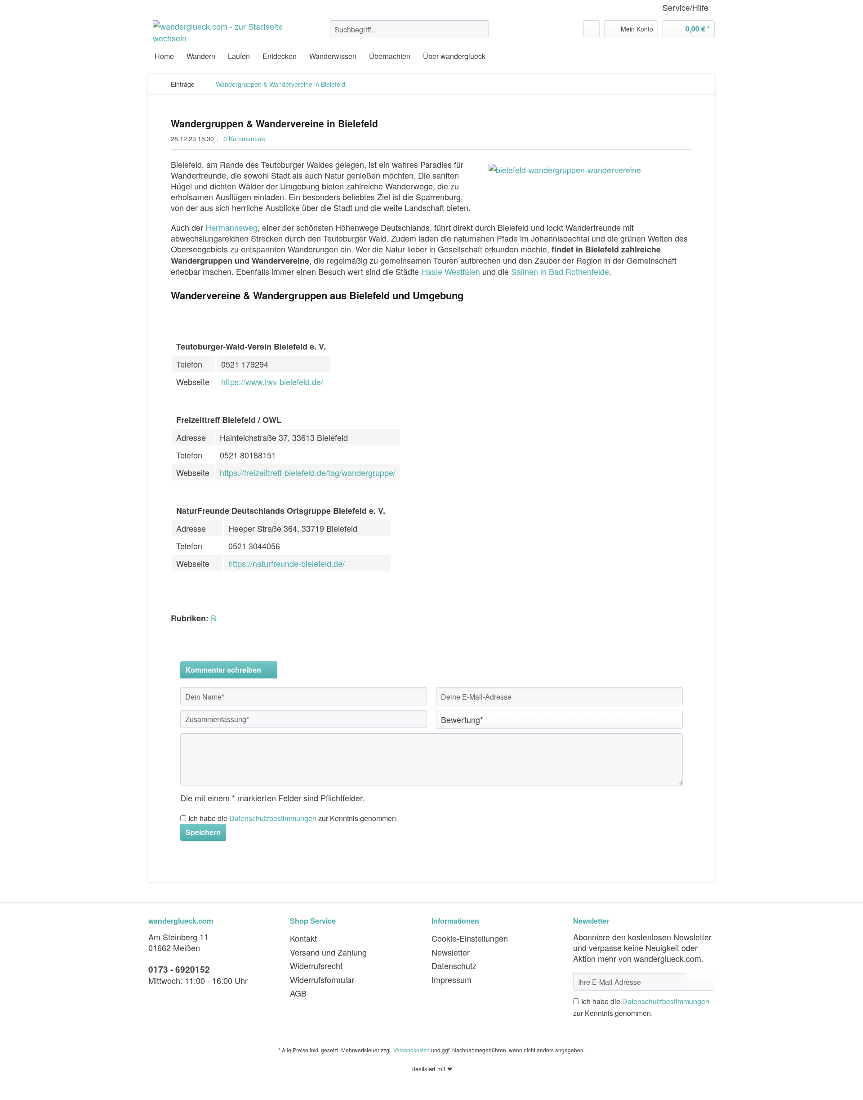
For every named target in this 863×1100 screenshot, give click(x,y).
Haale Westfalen (450, 271)
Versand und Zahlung (328, 952)
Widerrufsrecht (316, 965)
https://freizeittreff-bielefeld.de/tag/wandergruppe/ (308, 472)
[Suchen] (480, 29)
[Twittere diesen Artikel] (673, 636)
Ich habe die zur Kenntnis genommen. (293, 818)
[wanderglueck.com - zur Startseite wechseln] (221, 31)
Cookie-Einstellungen (470, 938)
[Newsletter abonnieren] (700, 982)
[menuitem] (409, 33)
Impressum (452, 979)
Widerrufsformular (322, 979)
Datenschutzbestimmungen (272, 818)
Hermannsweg (231, 227)
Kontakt (303, 938)
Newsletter (451, 952)
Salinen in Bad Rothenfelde (560, 271)
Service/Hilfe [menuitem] (685, 7)
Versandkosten (411, 1050)
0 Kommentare (244, 138)
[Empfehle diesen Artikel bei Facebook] (686, 636)
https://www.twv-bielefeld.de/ (272, 381)
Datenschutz (454, 965)
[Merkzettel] (591, 29)
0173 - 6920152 (179, 969)
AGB (298, 993)
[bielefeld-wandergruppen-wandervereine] (588, 169)
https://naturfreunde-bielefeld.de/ (286, 563)
